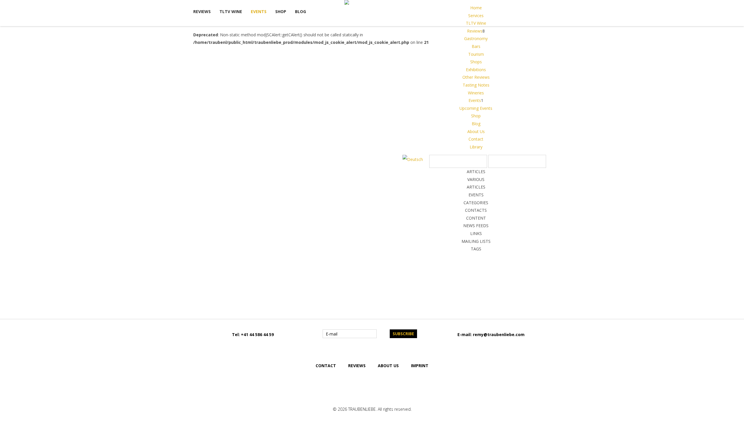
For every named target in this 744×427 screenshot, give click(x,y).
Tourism (476, 54)
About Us (476, 131)
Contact (475, 139)
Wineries (476, 93)
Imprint (419, 365)
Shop (280, 11)
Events (259, 11)
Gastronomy (476, 38)
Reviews (202, 11)
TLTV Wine (230, 11)
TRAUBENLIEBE (362, 409)
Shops (476, 61)
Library (476, 147)
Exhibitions (476, 69)
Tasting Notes (476, 85)
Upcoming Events (475, 108)
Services (476, 15)
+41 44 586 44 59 (257, 334)
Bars (476, 46)
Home (476, 7)
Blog (300, 11)
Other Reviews (476, 77)
